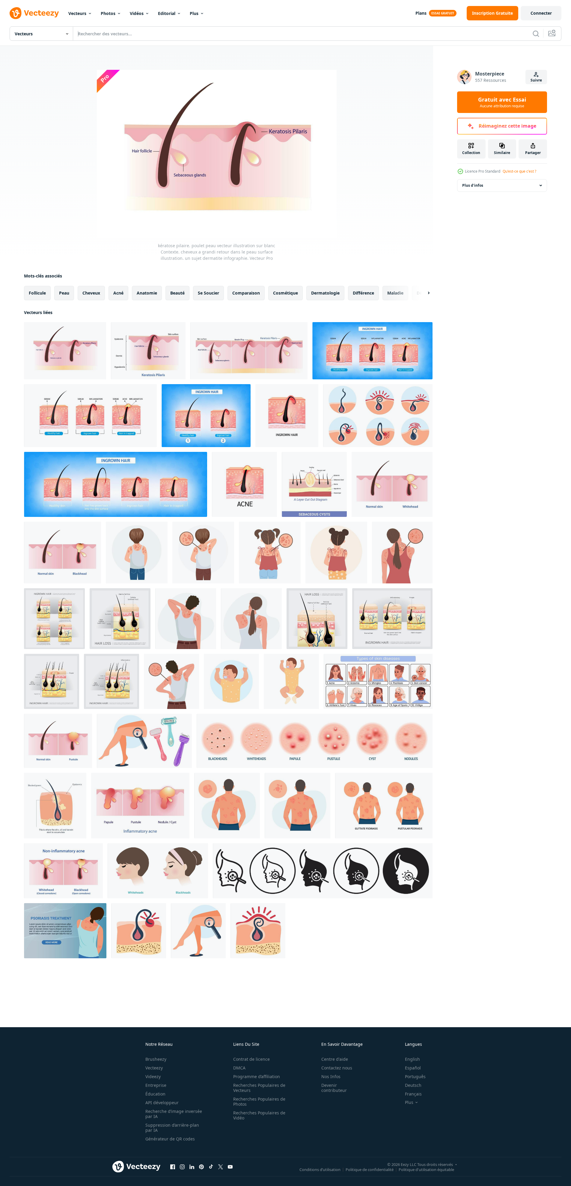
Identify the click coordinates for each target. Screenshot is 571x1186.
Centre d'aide (334, 1059)
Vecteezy (154, 1068)
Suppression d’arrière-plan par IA (172, 1127)
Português (415, 1076)
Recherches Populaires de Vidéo (259, 1115)
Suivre (536, 80)
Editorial (166, 13)
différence (363, 293)
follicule (37, 293)
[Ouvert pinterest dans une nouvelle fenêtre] (201, 1166)
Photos (108, 13)
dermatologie (325, 293)
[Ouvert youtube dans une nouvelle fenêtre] (230, 1166)
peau (64, 293)
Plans (421, 13)
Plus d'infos (472, 185)
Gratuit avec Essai (502, 102)
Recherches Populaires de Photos (259, 1101)
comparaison (246, 293)
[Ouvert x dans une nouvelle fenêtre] (220, 1166)
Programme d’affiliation (256, 1076)
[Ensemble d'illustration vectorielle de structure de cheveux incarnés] (54, 618)
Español (413, 1068)
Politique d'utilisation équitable (426, 1169)
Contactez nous (336, 1068)
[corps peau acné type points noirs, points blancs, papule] (315, 741)
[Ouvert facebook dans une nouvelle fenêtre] (172, 1166)
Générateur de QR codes (170, 1139)
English (412, 1059)
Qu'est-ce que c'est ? (519, 171)
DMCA (239, 1068)
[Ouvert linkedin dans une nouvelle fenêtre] (191, 1166)
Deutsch (413, 1085)
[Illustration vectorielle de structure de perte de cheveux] (317, 618)
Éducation (155, 1094)
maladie (395, 293)
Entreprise (155, 1085)
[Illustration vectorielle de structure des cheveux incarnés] (120, 618)
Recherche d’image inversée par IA (173, 1113)
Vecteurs (77, 13)
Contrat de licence (251, 1059)
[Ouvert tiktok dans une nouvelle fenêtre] (211, 1166)
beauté (177, 293)
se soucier (208, 293)
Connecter (541, 13)
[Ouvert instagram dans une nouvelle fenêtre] (182, 1166)
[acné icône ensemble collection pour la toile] (323, 870)
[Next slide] (423, 293)
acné (118, 293)
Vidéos (137, 13)
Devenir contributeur (334, 1087)
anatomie (147, 293)
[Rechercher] (536, 33)
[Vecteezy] (34, 13)
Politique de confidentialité (370, 1169)
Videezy (153, 1076)
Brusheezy (155, 1059)
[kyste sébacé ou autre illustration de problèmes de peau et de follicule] (314, 484)
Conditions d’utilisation (320, 1169)
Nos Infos (331, 1076)
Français (413, 1094)
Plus (194, 13)
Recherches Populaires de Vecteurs (259, 1087)
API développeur (162, 1102)
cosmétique (285, 293)
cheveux (91, 293)
